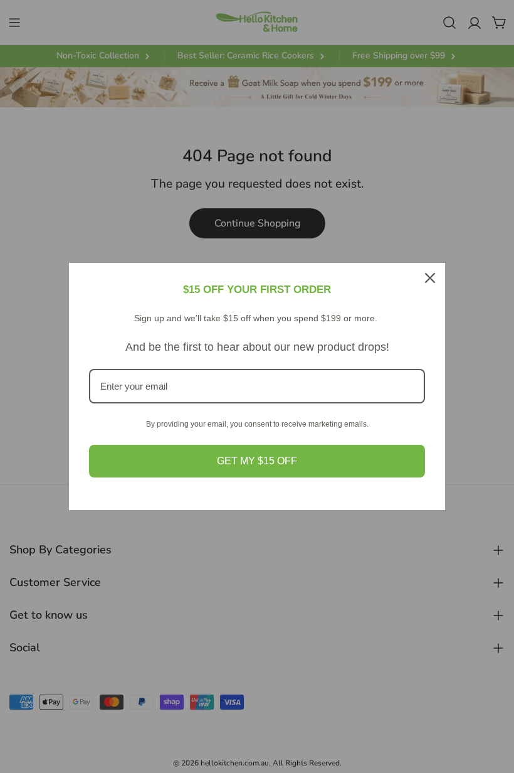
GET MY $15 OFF (257, 461)
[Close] (430, 278)
